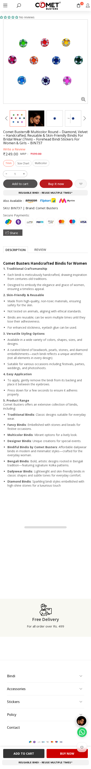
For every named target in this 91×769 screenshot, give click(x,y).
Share (14, 233)
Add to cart (20, 184)
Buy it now (56, 184)
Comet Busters (47, 208)
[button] (5, 5)
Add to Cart (24, 753)
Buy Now (67, 753)
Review (40, 249)
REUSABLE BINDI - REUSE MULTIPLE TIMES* (45, 192)
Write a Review (14, 149)
